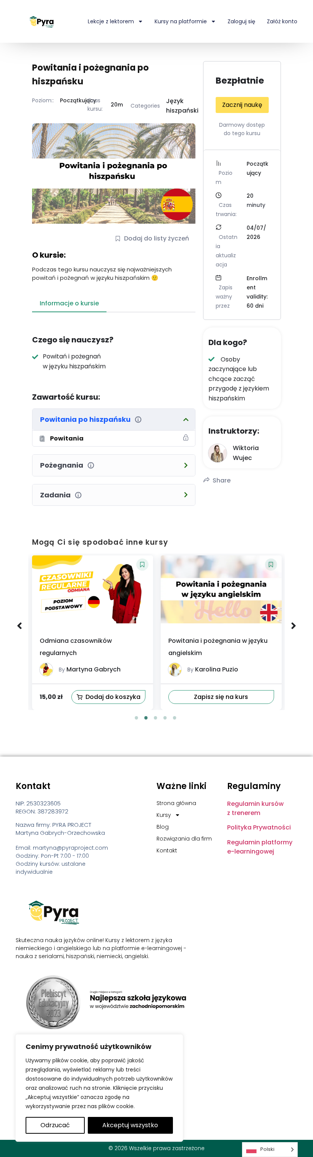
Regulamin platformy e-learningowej (259, 847)
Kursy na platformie (181, 21)
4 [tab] (165, 717)
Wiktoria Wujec (218, 669)
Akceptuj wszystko (130, 1125)
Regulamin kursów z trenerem (255, 808)
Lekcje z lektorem (111, 21)
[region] (99, 1088)
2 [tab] (146, 717)
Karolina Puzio (88, 669)
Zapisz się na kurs (92, 696)
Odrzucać (55, 1125)
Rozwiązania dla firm (184, 838)
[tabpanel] (92, 632)
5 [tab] (175, 717)
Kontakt (166, 850)
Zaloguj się (241, 21)
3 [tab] (156, 717)
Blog (162, 827)
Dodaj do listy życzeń (156, 238)
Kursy (163, 815)
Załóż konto (282, 21)
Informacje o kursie (69, 303)
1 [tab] (136, 717)
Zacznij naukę (242, 104)
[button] (142, 564)
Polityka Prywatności (259, 827)
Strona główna (176, 803)
